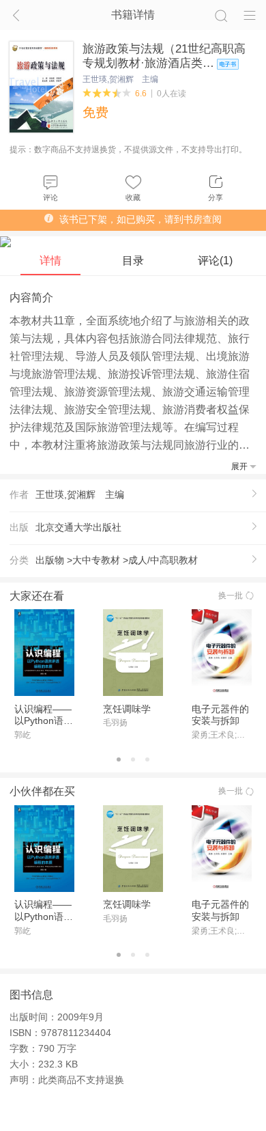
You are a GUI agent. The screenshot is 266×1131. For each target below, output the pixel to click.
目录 (133, 260)
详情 (50, 260)
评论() (215, 260)
